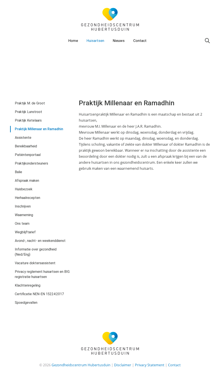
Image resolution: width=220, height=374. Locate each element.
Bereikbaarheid (26, 146)
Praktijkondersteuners (31, 163)
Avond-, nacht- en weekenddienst (40, 241)
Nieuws (119, 40)
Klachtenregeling (27, 285)
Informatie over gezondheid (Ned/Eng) (36, 251)
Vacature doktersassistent (35, 263)
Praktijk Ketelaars (28, 120)
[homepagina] (110, 19)
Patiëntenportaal (28, 155)
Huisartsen (95, 40)
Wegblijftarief (25, 232)
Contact (140, 40)
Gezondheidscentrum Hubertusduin (81, 365)
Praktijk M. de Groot (30, 103)
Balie (18, 172)
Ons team (22, 223)
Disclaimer (122, 365)
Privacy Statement (149, 365)
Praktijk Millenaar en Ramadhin (39, 129)
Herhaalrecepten (27, 198)
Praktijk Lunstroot (28, 112)
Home (73, 40)
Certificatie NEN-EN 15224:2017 (39, 294)
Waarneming (24, 215)
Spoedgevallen (26, 303)
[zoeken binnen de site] (207, 40)
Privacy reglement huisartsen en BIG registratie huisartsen (42, 274)
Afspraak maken (27, 181)
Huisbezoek (23, 189)
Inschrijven (23, 206)
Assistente (23, 138)
